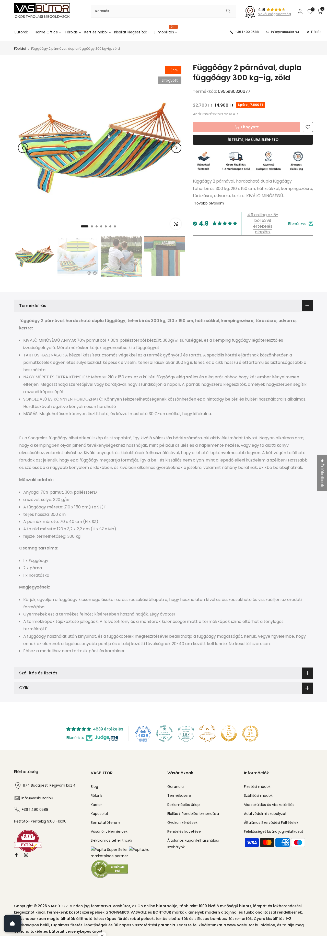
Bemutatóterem (105, 822)
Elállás (316, 32)
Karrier (96, 804)
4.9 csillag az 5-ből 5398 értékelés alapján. (262, 223)
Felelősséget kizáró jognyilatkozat (273, 831)
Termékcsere (179, 795)
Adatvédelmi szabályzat (265, 813)
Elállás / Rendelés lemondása (193, 813)
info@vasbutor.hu (285, 32)
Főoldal (20, 48)
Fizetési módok (257, 786)
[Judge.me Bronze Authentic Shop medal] (207, 733)
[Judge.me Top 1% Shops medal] (229, 733)
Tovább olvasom (209, 203)
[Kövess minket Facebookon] (16, 855)
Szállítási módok (258, 795)
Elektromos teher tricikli (111, 840)
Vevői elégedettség (274, 14)
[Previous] (23, 148)
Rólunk (96, 795)
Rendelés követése (184, 831)
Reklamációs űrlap (183, 804)
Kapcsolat (99, 813)
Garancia (175, 786)
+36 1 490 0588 (247, 32)
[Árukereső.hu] (110, 868)
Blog (94, 786)
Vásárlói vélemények (109, 831)
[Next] (176, 148)
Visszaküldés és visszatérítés (269, 804)
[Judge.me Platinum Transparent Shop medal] (164, 733)
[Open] (12, 923)
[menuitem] (24, 32)
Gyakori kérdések (182, 822)
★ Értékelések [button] (322, 473)
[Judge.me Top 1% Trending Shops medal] (250, 733)
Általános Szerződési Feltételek (271, 822)
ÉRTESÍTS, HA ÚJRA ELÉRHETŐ (252, 139)
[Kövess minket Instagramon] (26, 855)
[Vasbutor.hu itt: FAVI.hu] (28, 840)
